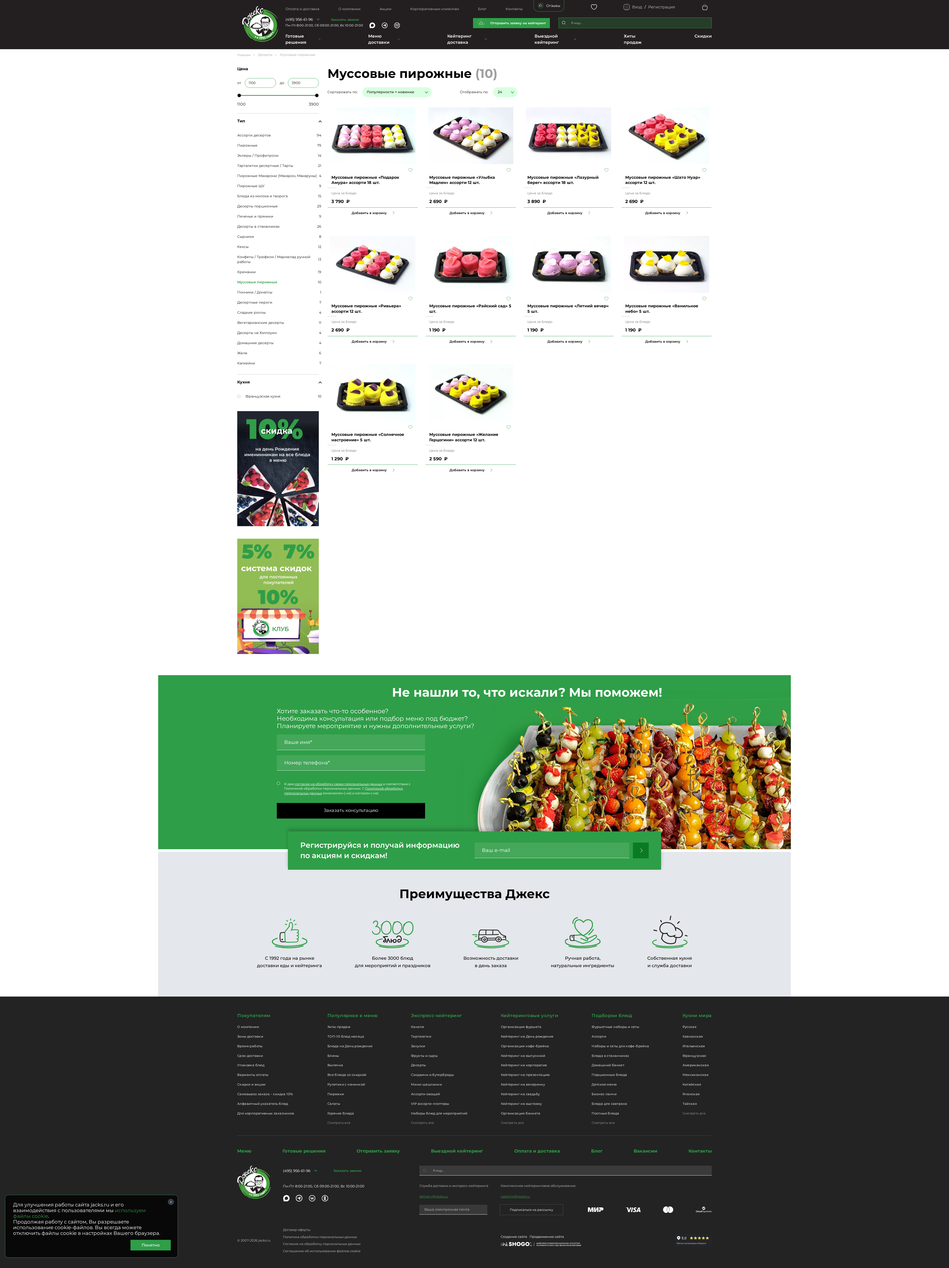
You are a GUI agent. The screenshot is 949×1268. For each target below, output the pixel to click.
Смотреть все (339, 1123)
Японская (691, 1094)
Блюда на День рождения (350, 1046)
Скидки (703, 36)
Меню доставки (378, 39)
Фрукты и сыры (424, 1056)
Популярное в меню (352, 1015)
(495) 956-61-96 (299, 19)
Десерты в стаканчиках (258, 226)
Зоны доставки (250, 1036)
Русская (690, 1027)
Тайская (690, 1104)
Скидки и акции (251, 1084)
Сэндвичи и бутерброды (432, 1075)
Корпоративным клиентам (434, 9)
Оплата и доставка (302, 9)
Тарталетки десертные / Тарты (265, 165)
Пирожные (247, 145)
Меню (244, 1151)
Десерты (418, 1065)
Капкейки (246, 363)
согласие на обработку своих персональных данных (338, 784)
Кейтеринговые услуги (530, 1015)
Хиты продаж (338, 1027)
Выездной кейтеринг (547, 39)
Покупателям (254, 1015)
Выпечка (335, 1065)
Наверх (3, 317)
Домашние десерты (255, 343)
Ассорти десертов (254, 135)
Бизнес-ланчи (604, 1094)
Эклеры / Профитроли (258, 155)
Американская (696, 1065)
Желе (242, 353)
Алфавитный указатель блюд (262, 1104)
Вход (637, 7)
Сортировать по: (342, 92)
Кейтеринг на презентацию (525, 1075)
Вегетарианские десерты (260, 322)
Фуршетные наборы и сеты (615, 1027)
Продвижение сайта (547, 1237)
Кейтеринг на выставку (521, 1104)
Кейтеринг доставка (459, 39)
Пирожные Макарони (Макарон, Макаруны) (277, 176)
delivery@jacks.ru (433, 1196)
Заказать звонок (345, 20)
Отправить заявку (378, 1151)
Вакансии (645, 1151)
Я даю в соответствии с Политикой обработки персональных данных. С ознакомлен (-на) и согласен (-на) (347, 788)
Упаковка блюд (250, 1065)
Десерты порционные (257, 206)
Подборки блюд (612, 1015)
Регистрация (661, 7)
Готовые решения (295, 39)
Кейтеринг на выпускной (523, 1056)
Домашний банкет (608, 1065)
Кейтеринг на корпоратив (524, 1065)
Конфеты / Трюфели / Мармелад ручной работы (273, 259)
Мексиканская (696, 1075)
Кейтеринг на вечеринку (523, 1084)
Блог (482, 9)
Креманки (246, 272)
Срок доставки (250, 1056)
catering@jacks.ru (515, 1196)
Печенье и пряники (255, 216)
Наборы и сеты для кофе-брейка (620, 1046)
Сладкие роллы (251, 312)
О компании (349, 9)
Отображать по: (474, 92)
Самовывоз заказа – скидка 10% (265, 1094)
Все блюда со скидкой (347, 1075)
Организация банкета (520, 1113)
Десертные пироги (254, 302)
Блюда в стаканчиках (610, 1056)
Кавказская (693, 1036)
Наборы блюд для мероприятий (439, 1113)
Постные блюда (605, 1113)
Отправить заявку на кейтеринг (518, 23)
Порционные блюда (609, 1075)
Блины (333, 1056)
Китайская (692, 1084)
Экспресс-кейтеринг (436, 1015)
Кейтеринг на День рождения (527, 1036)
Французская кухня (262, 396)
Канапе (417, 1027)
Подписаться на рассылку (531, 1210)
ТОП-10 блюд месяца (345, 1036)
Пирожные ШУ (251, 186)
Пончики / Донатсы (254, 292)
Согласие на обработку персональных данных (322, 1244)
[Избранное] (594, 7)
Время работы (250, 1046)
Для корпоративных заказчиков (265, 1113)
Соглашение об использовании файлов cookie (322, 1251)
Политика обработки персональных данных (320, 1237)
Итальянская (694, 1046)
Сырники (245, 236)
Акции (385, 9)
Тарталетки (421, 1036)
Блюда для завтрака (609, 1104)
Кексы (243, 247)
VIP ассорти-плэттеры (430, 1104)
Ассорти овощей (425, 1094)
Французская (694, 1056)
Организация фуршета (521, 1027)
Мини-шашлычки (426, 1084)
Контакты (514, 9)
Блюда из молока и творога (262, 196)
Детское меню (604, 1084)
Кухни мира (697, 1015)
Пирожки (335, 1094)
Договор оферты (296, 1230)
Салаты (333, 1104)
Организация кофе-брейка (525, 1046)
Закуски (418, 1046)
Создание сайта (514, 1237)
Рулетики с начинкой (346, 1084)
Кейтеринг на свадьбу (520, 1094)
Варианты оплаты (253, 1075)
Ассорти (599, 1036)
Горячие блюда (340, 1113)
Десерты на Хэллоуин (257, 333)
